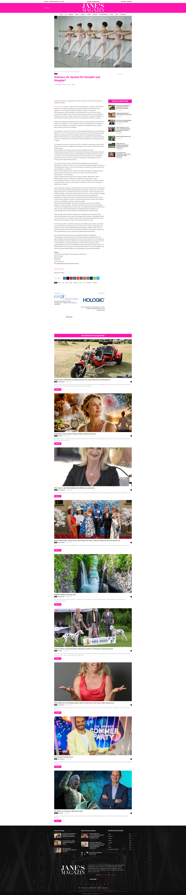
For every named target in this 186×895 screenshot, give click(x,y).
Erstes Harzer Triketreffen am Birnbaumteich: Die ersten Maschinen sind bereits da (123, 107)
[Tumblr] (81, 278)
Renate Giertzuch (61, 542)
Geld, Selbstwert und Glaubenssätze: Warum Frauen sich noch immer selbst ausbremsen (84, 703)
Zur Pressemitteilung (59, 106)
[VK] (87, 278)
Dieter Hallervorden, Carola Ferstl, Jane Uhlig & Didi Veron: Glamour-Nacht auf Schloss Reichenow (87, 540)
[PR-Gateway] (60, 317)
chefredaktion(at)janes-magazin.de (108, 874)
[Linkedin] (74, 278)
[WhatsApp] (94, 278)
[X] (67, 278)
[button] (47, 7)
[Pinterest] (71, 278)
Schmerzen (76, 282)
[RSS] (93, 884)
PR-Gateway (58, 84)
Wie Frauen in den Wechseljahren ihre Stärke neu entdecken (74, 488)
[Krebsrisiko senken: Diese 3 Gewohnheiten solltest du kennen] (111, 115)
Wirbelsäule (94, 282)
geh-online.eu (101, 893)
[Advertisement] (80, 92)
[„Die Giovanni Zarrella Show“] (93, 735)
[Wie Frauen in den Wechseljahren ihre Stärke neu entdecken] (111, 122)
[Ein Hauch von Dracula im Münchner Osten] (93, 790)
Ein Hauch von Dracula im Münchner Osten (68, 811)
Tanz (83, 282)
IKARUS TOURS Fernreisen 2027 (123, 136)
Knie (63, 282)
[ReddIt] (77, 278)
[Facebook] (64, 278)
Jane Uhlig (60, 435)
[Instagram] (81, 884)
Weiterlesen (57, 389)
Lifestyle (56, 813)
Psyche (70, 282)
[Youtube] (104, 884)
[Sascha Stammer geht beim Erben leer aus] (84, 854)
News (56, 381)
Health (58, 71)
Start (55, 71)
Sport (80, 282)
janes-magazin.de (61, 381)
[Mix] (84, 278)
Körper (66, 282)
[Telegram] (97, 278)
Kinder (59, 282)
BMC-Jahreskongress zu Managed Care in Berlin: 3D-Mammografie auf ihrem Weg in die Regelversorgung (93, 308)
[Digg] (91, 278)
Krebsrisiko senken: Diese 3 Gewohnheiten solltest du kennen (75, 434)
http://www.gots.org (59, 269)
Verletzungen (88, 282)
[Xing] (108, 884)
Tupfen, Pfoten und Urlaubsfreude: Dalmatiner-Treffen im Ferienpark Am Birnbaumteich (83, 649)
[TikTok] (96, 884)
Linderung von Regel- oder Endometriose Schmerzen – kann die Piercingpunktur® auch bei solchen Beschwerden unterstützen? (97, 845)
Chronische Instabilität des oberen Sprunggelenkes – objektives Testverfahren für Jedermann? (65, 303)
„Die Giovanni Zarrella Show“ (63, 757)
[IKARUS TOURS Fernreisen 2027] (111, 138)
